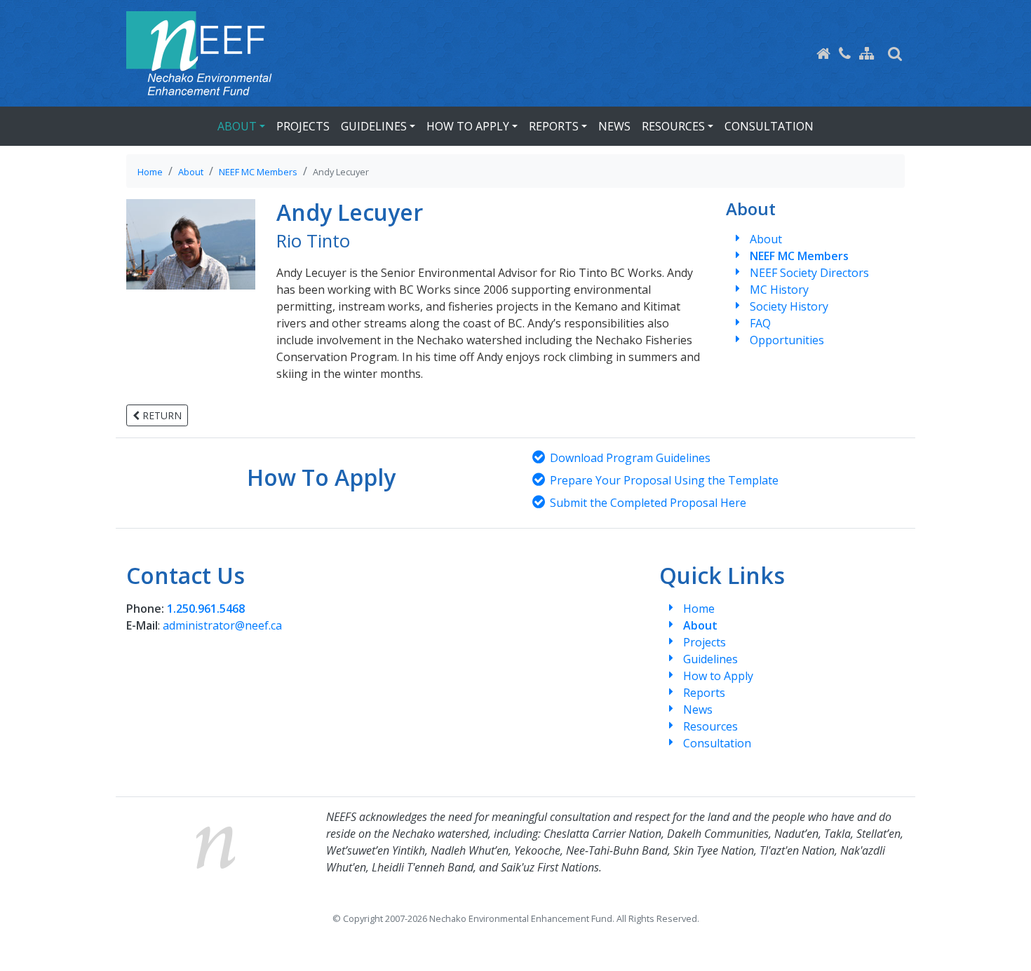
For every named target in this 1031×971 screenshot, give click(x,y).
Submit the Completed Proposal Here (648, 502)
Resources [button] (673, 126)
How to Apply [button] (467, 126)
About (190, 171)
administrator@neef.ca (222, 625)
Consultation (769, 126)
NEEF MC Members (258, 171)
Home (150, 171)
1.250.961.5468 (206, 608)
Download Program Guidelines (630, 458)
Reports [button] (554, 126)
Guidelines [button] (374, 126)
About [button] (237, 126)
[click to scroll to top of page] (1005, 943)
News (614, 126)
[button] (895, 53)
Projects (303, 126)
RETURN (161, 415)
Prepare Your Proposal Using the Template (664, 480)
